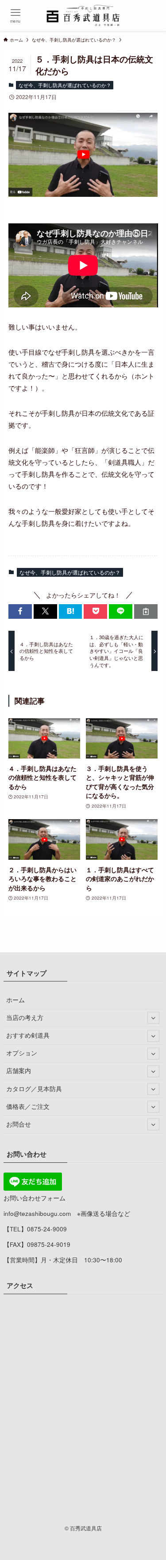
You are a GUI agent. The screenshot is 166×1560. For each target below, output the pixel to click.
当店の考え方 (24, 1017)
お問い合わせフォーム (35, 1198)
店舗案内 (18, 1070)
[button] (20, 611)
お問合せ (18, 1124)
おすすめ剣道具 (28, 1035)
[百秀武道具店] (83, 15)
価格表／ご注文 (28, 1106)
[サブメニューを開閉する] (153, 1018)
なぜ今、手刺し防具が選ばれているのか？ (65, 84)
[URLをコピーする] (146, 611)
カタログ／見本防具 (34, 1089)
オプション (21, 1053)
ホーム (15, 1000)
